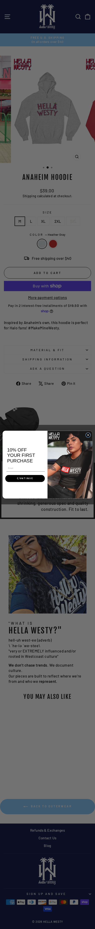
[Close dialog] (88, 435)
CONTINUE (25, 478)
